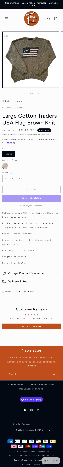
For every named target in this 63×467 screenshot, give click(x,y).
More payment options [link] (32, 206)
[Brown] (5, 166)
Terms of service (23, 460)
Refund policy (27, 455)
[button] (6, 18)
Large (10, 155)
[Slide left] (25, 93)
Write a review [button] (31, 326)
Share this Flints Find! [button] (19, 291)
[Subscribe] (53, 374)
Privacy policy (46, 455)
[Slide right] (38, 93)
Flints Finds (30, 452)
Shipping (22, 134)
